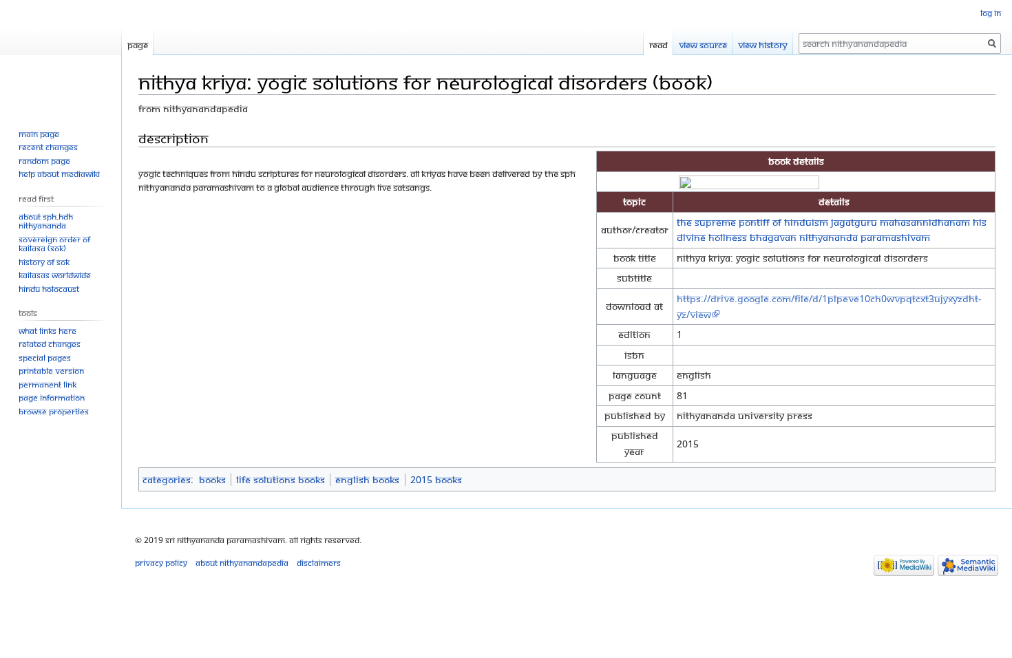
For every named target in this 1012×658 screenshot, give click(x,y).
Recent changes (48, 147)
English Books (367, 479)
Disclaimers (319, 563)
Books (212, 479)
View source (703, 45)
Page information (52, 397)
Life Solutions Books (280, 479)
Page (137, 45)
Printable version (51, 370)
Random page (44, 161)
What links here (47, 331)
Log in (990, 13)
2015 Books (436, 479)
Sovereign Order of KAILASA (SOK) (54, 244)
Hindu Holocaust (49, 289)
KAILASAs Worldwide (55, 275)
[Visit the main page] (61, 55)
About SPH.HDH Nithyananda (46, 221)
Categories (167, 479)
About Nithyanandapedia (242, 563)
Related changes (50, 344)
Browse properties (54, 411)
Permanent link (47, 384)
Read (658, 45)
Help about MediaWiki (59, 174)
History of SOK (44, 262)
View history (763, 45)
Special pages (45, 357)
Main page (39, 134)
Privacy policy (161, 563)
